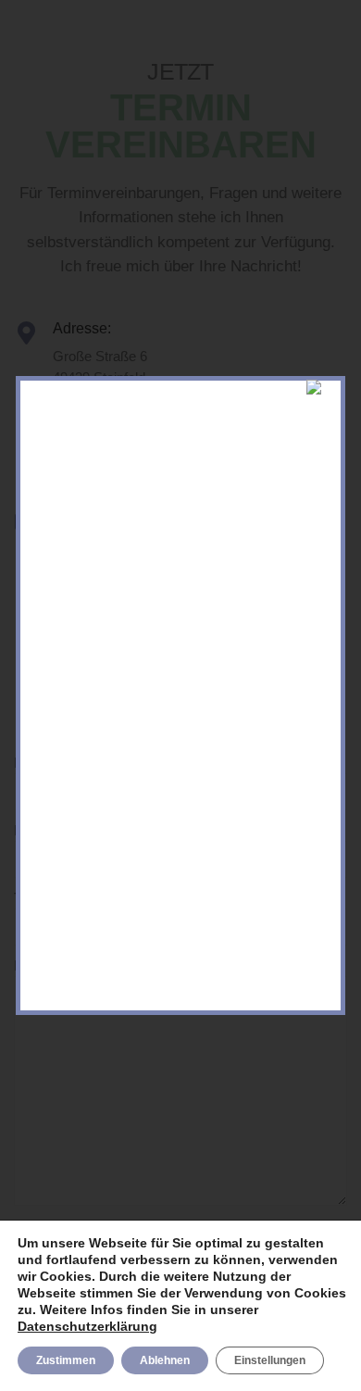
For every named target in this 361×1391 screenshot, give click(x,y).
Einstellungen (269, 1360)
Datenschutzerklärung (87, 1326)
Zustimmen (65, 1360)
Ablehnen (165, 1360)
